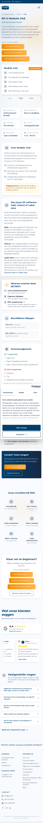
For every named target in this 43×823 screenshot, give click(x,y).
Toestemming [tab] (8, 392)
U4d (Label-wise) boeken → (15, 59)
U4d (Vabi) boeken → (13, 46)
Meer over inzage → (15, 467)
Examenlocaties (28, 760)
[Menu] (38, 7)
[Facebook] (3, 808)
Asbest (4, 763)
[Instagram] (6, 808)
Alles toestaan (21, 428)
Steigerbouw (6, 765)
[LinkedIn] (10, 808)
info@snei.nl (8, 796)
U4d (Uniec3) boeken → (14, 53)
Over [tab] (35, 392)
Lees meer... (20, 659)
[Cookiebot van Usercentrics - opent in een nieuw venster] (31, 387)
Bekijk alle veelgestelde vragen (14, 730)
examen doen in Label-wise (15, 273)
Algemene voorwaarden (31, 766)
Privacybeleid (27, 769)
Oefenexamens (13, 473)
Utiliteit (18, 14)
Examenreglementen (31, 763)
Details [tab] (21, 392)
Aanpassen (20, 434)
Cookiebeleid (27, 772)
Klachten (26, 775)
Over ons (26, 758)
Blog (24, 788)
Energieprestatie (8, 14)
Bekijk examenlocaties (21, 593)
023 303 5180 (9, 799)
